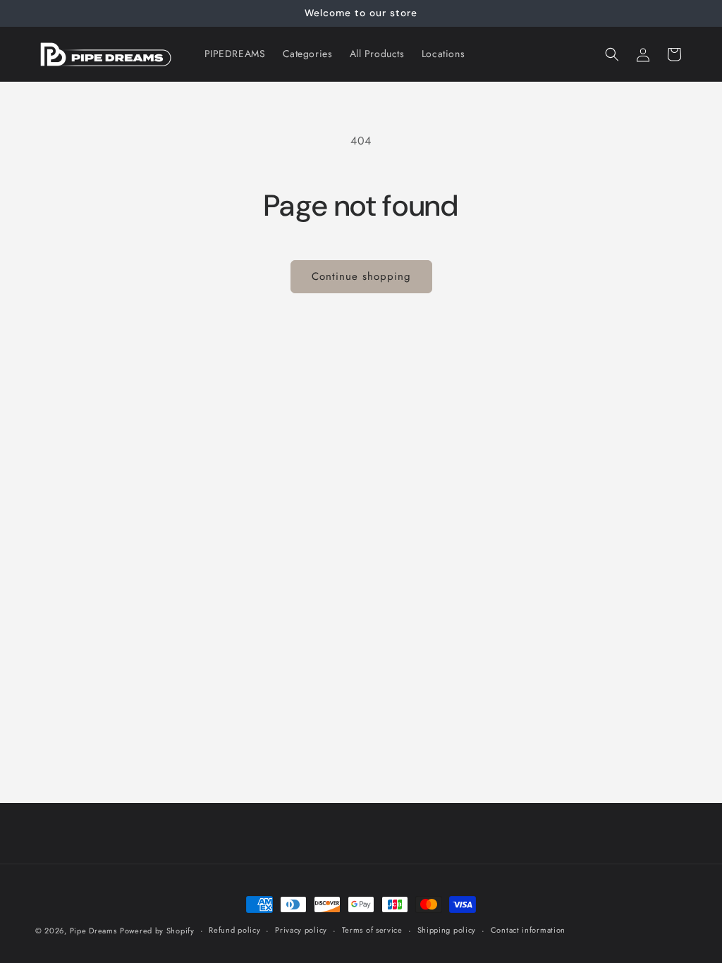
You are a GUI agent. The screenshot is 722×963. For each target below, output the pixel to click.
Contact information (528, 930)
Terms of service (372, 930)
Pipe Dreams (93, 930)
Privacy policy (301, 930)
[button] (612, 54)
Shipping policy (447, 930)
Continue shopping (361, 276)
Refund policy (234, 930)
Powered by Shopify (157, 930)
